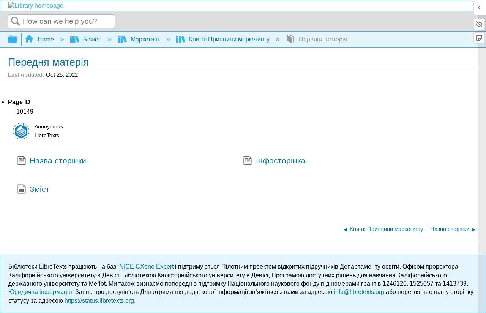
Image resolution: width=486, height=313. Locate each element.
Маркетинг (145, 39)
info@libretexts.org (359, 292)
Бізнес (92, 39)
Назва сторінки (58, 160)
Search (15, 21)
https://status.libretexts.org (99, 300)
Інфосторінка (280, 160)
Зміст (40, 189)
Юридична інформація (40, 292)
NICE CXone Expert (147, 266)
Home (45, 39)
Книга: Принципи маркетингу (229, 39)
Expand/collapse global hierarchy (17, 40)
